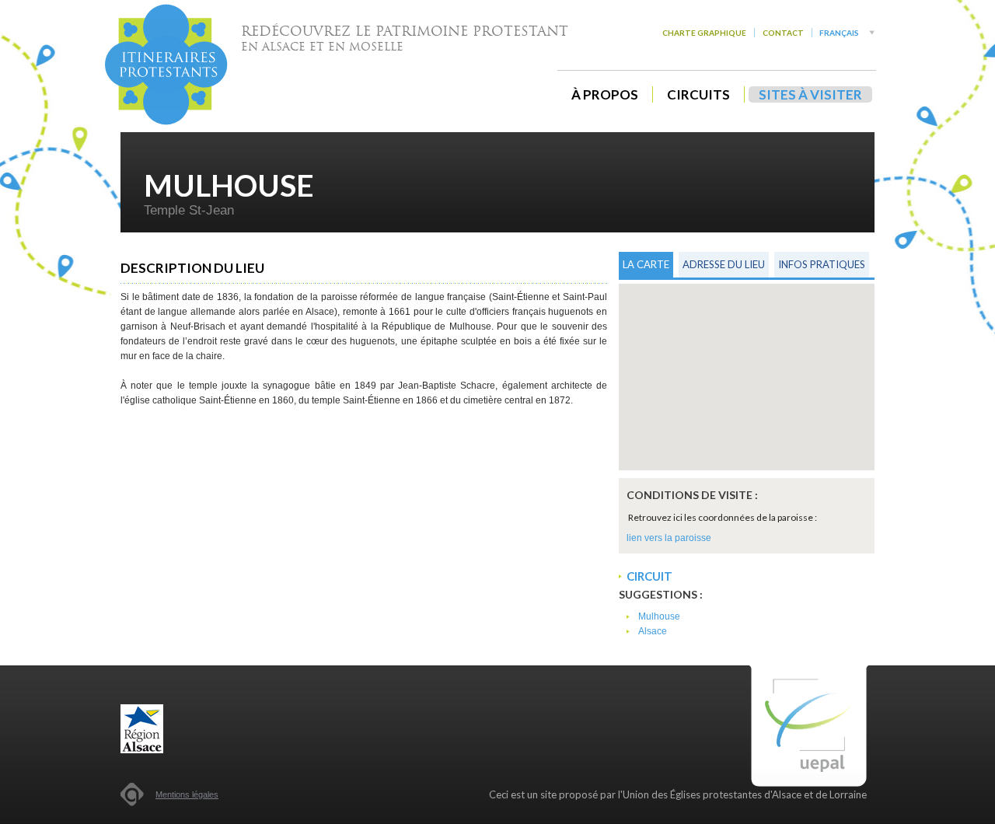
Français (839, 32)
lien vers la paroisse (669, 537)
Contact (783, 32)
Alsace (652, 631)
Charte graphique (704, 32)
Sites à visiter (810, 94)
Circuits (698, 94)
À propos (604, 94)
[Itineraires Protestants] (166, 64)
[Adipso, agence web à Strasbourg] (132, 794)
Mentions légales (186, 794)
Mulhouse (659, 616)
